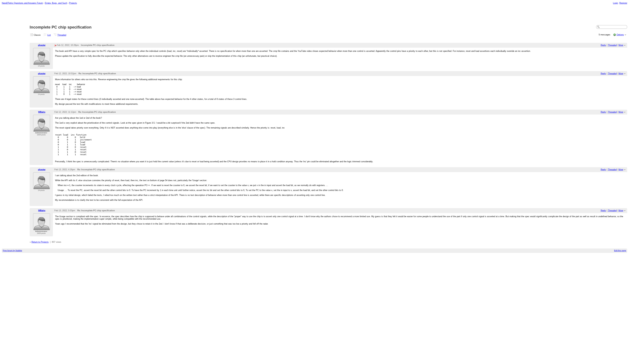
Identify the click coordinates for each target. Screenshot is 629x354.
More (621, 45)
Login (615, 3)
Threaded (61, 35)
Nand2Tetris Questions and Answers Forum (22, 3)
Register (623, 3)
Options (620, 34)
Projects (73, 3)
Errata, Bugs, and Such (56, 3)
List (49, 35)
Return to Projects (40, 242)
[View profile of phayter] (41, 63)
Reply (603, 45)
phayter (42, 45)
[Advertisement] (314, 15)
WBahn (41, 112)
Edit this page (620, 250)
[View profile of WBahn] (41, 129)
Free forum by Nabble (12, 250)
